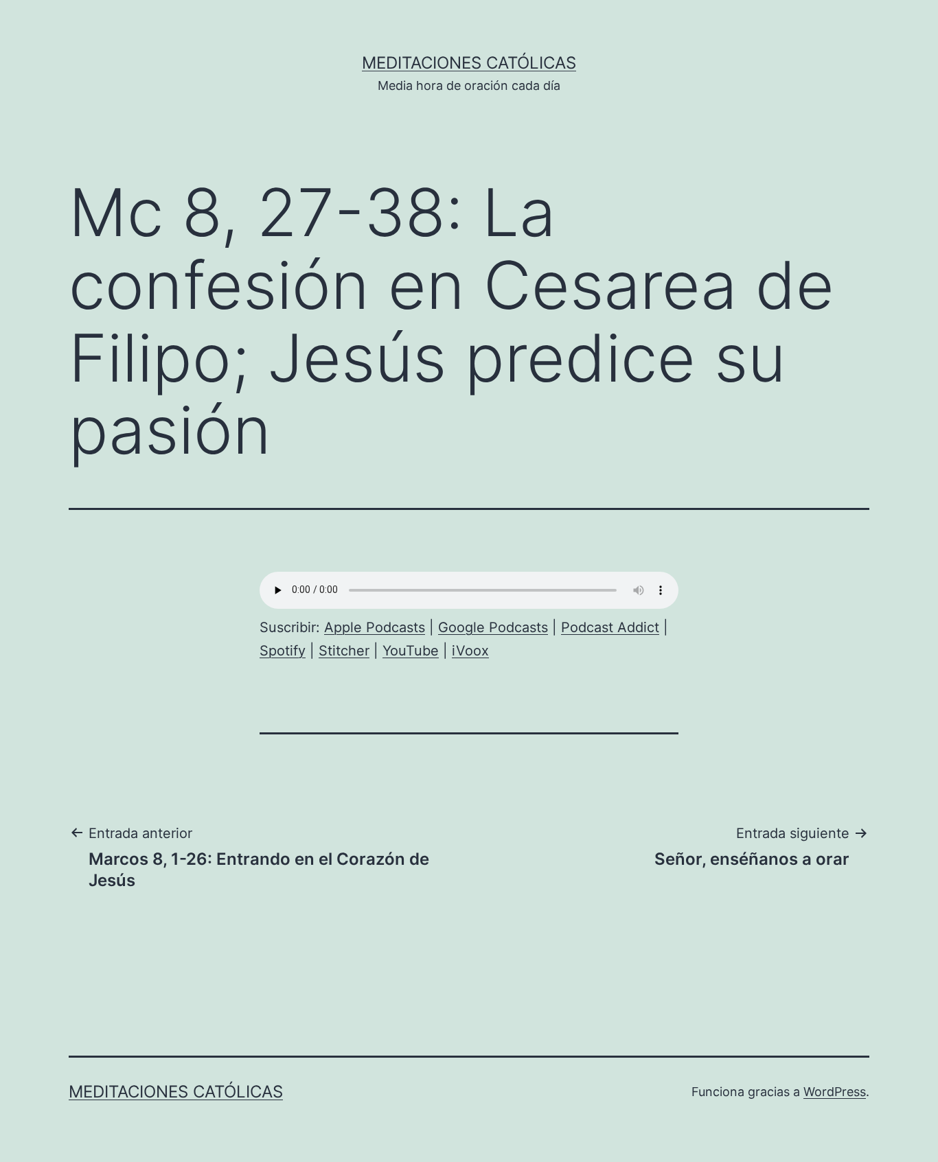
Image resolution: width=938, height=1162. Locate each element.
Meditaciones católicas (469, 63)
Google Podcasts (493, 627)
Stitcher (344, 650)
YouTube (410, 650)
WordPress (834, 1091)
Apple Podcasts (374, 627)
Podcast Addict (610, 627)
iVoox (470, 650)
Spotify (283, 650)
